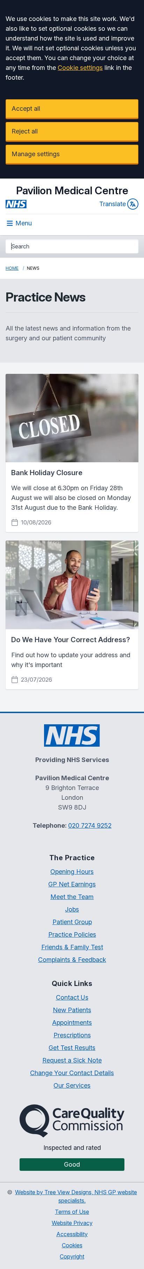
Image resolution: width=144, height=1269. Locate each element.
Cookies (72, 1245)
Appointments (72, 1022)
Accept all (26, 108)
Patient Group (72, 922)
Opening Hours (72, 871)
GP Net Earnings (72, 884)
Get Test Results (72, 1047)
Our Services (72, 1085)
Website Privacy (72, 1222)
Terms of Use (72, 1211)
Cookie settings (80, 67)
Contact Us (72, 997)
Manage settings (36, 154)
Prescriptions (72, 1035)
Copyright (72, 1256)
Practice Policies (72, 934)
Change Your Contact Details (72, 1072)
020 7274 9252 (89, 825)
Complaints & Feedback (72, 959)
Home (12, 268)
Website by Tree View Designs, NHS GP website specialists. (76, 1196)
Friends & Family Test (72, 947)
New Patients (72, 1010)
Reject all (25, 131)
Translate (112, 204)
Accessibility (72, 1234)
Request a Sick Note (72, 1060)
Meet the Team (72, 896)
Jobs (72, 909)
